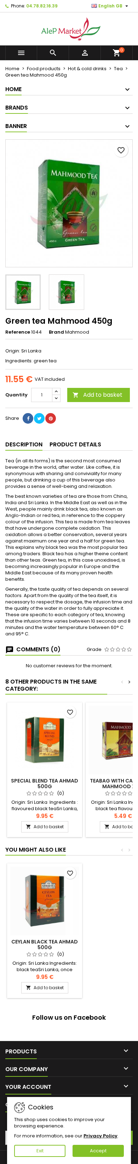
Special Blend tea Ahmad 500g (44, 783)
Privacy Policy (100, 1135)
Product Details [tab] (75, 444)
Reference (17, 332)
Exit (40, 1150)
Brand (56, 332)
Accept (98, 1150)
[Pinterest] (50, 418)
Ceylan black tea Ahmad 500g (44, 944)
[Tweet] (39, 418)
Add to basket (97, 395)
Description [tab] (23, 444)
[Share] (28, 418)
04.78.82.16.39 (42, 6)
